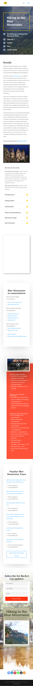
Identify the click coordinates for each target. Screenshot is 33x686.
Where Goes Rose (22, 141)
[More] (24, 672)
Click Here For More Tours (16, 554)
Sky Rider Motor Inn (13, 318)
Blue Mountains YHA (13, 304)
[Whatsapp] (18, 672)
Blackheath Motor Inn (13, 313)
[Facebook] (8, 672)
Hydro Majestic (12, 334)
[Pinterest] (15, 672)
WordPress (16, 683)
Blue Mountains (16, 76)
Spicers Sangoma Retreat (14, 328)
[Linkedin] (11, 672)
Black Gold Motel (12, 316)
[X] (21, 672)
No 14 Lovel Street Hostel (15, 302)
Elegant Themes (16, 682)
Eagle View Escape (13, 330)
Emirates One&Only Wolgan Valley (17, 336)
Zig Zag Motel (11, 320)
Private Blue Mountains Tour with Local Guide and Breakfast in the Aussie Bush (15, 516)
